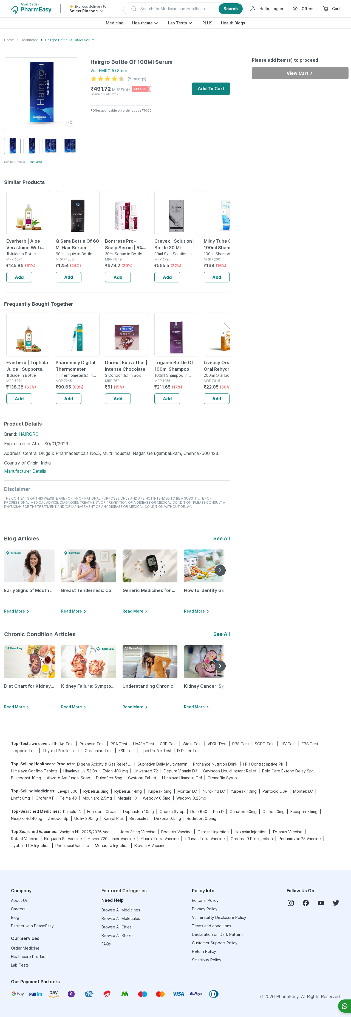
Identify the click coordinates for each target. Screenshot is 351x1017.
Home (9, 40)
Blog (15, 917)
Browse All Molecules (120, 918)
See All (221, 538)
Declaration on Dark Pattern (217, 934)
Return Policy (204, 951)
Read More (35, 161)
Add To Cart (211, 88)
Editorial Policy (205, 900)
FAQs (106, 944)
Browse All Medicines (120, 910)
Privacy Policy (204, 908)
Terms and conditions (211, 925)
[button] (183, 8)
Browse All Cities (116, 927)
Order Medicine (25, 948)
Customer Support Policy (214, 942)
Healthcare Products (30, 956)
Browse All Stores (117, 935)
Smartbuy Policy (206, 959)
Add (19, 277)
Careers (18, 908)
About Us (19, 900)
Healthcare (142, 23)
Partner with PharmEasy (32, 925)
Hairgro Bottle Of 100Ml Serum (70, 40)
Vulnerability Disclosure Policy (219, 917)
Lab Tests (177, 23)
